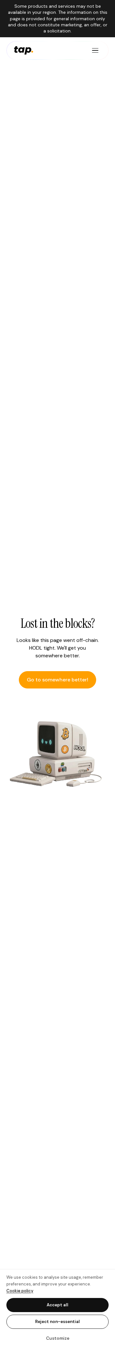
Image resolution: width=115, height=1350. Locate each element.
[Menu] (95, 50)
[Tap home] (23, 50)
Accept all (57, 1305)
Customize (57, 1338)
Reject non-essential (57, 1321)
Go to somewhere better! (57, 679)
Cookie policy (19, 1290)
